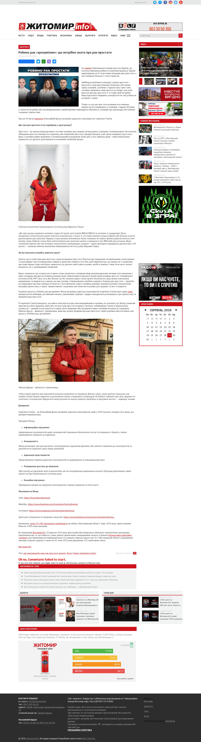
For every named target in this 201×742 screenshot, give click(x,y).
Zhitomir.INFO (32, 738)
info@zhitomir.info (37, 701)
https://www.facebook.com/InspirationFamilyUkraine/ (53, 504)
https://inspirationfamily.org (37, 497)
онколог (62, 553)
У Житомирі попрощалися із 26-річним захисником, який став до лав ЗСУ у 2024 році (167, 179)
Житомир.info (39, 532)
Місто (21, 35)
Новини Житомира (149, 121)
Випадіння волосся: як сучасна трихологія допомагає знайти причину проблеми (57, 583)
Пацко (76, 553)
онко (42, 553)
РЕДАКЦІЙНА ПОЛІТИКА (80, 730)
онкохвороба (33, 553)
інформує (39, 118)
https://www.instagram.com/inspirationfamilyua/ (51, 510)
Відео (143, 44)
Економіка (66, 35)
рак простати (51, 553)
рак (25, 553)
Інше (122, 35)
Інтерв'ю (103, 35)
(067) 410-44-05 (31, 704)
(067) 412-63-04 (47, 722)
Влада (40, 35)
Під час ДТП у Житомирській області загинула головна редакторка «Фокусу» (166, 140)
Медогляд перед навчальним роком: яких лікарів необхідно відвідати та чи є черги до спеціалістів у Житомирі (71, 580)
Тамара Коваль (45, 712)
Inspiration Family (88, 553)
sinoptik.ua (170, 721)
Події (31, 35)
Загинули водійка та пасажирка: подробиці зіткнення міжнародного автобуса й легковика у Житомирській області (168, 153)
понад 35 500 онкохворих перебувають (49, 523)
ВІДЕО (114, 35)
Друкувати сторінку (124, 553)
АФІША (78, 35)
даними (87, 68)
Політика (52, 35)
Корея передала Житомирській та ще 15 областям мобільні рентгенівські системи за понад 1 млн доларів (68, 572)
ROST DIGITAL (88, 738)
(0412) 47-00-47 (30, 722)
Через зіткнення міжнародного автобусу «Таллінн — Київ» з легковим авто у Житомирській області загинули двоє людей (167, 167)
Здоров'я (90, 35)
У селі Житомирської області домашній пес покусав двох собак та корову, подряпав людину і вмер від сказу (70, 576)
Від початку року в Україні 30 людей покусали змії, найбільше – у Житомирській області (61, 587)
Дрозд (69, 553)
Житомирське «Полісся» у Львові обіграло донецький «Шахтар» (167, 128)
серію (129, 291)
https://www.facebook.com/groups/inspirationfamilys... (89, 517)
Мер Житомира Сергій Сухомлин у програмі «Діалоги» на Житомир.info (87, 616)
